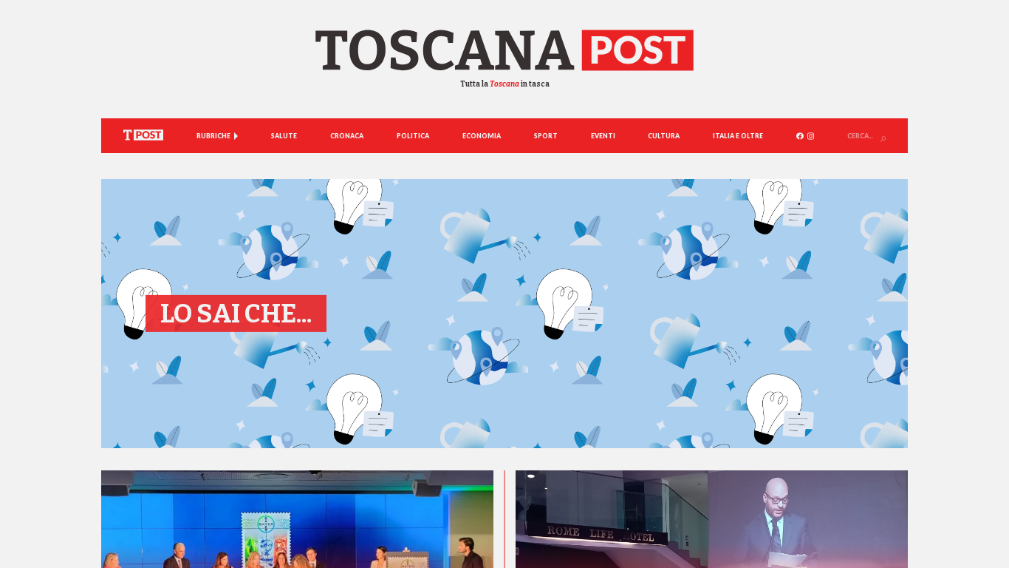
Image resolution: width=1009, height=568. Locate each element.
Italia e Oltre (738, 136)
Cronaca (346, 136)
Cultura (664, 136)
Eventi (603, 136)
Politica (413, 136)
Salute (284, 136)
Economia (481, 136)
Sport (546, 136)
